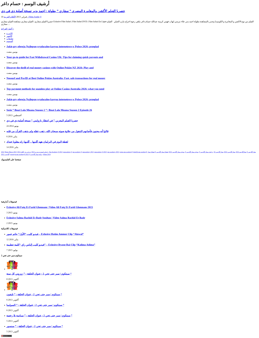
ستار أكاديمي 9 (251, 152)
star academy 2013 (113, 152)
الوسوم (9, 41)
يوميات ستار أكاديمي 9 (192, 152)
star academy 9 (77, 152)
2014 (2, 152)
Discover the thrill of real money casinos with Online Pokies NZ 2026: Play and (50, 67)
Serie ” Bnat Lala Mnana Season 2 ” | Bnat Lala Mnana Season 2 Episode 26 (49, 110)
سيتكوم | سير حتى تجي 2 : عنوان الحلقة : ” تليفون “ (34, 294)
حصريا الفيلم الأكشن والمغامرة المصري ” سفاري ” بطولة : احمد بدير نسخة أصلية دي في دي (63, 11)
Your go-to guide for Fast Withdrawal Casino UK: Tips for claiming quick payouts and (54, 57)
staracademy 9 (67, 152)
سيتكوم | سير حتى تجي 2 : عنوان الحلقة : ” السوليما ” (35, 305)
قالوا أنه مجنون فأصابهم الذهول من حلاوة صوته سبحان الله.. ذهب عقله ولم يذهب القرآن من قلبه (57, 131)
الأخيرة (9, 33)
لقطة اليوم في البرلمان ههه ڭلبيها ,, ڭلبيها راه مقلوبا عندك (37, 141)
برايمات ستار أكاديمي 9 (206, 152)
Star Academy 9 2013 (56, 152)
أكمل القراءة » (7, 29)
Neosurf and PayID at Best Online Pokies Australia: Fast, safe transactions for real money (55, 78)
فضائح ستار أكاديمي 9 (161, 152)
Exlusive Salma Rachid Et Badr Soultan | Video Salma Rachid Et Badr (45, 217)
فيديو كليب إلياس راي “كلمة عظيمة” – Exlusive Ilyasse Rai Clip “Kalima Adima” (50, 244)
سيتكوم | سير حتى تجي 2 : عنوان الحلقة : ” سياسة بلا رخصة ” (39, 315)
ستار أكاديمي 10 (218, 152)
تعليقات (9, 39)
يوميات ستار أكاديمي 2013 (177, 152)
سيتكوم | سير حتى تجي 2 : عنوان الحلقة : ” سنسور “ (34, 326)
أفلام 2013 (20, 152)
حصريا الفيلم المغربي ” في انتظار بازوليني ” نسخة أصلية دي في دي (42, 120)
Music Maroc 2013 (11, 152)
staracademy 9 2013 (100, 152)
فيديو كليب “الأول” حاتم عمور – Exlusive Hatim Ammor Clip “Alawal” (45, 234)
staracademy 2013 (88, 152)
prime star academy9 (126, 152)
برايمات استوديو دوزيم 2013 (40, 152)
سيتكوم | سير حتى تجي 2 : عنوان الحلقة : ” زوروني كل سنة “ (39, 273)
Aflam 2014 (47, 154)
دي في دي (27, 152)
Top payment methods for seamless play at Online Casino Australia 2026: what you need (55, 88)
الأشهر (9, 36)
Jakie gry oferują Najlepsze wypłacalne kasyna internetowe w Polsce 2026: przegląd (52, 46)
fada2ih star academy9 (140, 152)
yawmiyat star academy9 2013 (19, 154)
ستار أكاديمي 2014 (229, 152)
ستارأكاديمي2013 (241, 152)
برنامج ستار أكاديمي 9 (35, 154)
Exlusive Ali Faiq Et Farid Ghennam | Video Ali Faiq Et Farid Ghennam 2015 (49, 207)
